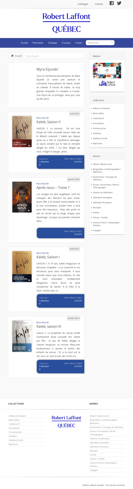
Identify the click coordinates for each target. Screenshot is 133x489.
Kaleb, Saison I (48, 257)
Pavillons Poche (100, 138)
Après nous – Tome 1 (53, 187)
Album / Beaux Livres (102, 164)
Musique (97, 207)
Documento (98, 123)
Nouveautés (38, 43)
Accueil (24, 43)
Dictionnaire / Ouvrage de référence (105, 178)
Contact (99, 4)
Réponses (97, 143)
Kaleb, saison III (48, 326)
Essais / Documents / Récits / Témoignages (106, 186)
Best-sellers (98, 113)
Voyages (97, 230)
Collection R (98, 118)
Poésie (96, 212)
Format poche (99, 128)
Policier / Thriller (100, 217)
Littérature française (102, 202)
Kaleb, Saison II (48, 122)
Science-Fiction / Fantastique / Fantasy (106, 224)
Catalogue (83, 4)
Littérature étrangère (102, 197)
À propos (66, 43)
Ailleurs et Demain (101, 108)
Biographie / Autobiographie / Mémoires (107, 170)
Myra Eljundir (47, 69)
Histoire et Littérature (103, 192)
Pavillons (97, 133)
